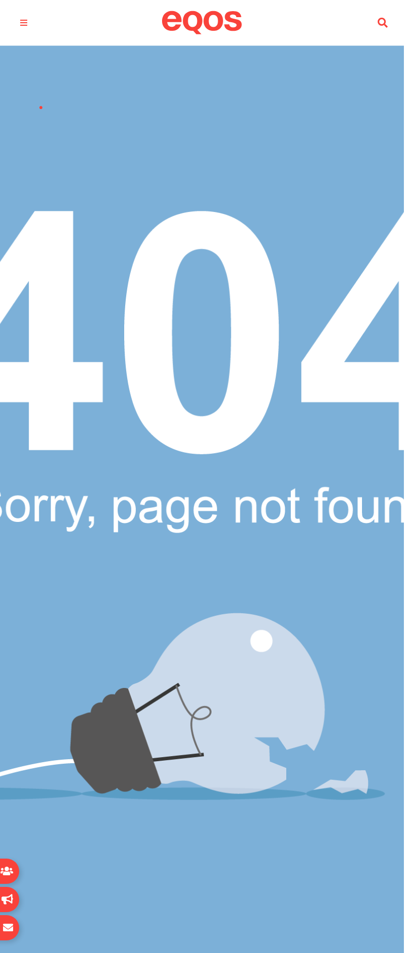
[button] (383, 23)
